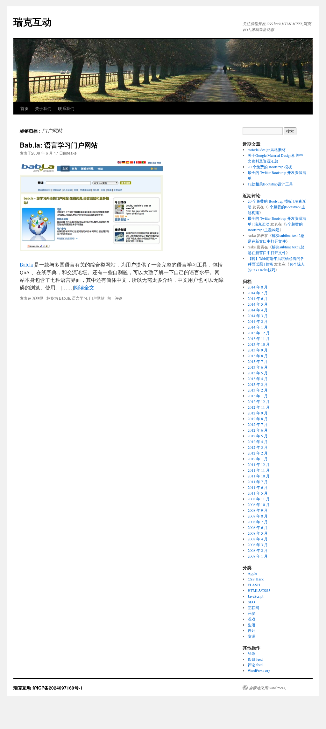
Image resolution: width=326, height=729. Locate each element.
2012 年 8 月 (258, 418)
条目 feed (255, 659)
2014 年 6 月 (258, 298)
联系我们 (66, 108)
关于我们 (43, 108)
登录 (251, 653)
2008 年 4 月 (258, 538)
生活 (251, 624)
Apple (252, 573)
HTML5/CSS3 (259, 590)
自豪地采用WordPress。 (269, 687)
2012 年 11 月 (259, 407)
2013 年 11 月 (259, 338)
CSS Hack (256, 578)
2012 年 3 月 (258, 447)
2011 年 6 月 (258, 487)
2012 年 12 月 (259, 401)
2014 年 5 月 (258, 304)
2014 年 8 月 (258, 286)
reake (72, 153)
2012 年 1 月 (258, 458)
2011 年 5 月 (258, 493)
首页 (24, 108)
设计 (251, 630)
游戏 (251, 618)
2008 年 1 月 (258, 556)
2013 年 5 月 (258, 372)
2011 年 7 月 (258, 481)
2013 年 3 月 (258, 384)
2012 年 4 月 (258, 441)
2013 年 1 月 (258, 395)
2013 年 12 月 (259, 332)
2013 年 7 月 (258, 361)
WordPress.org (259, 670)
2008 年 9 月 (258, 510)
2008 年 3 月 (258, 544)
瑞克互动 (32, 21)
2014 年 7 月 (258, 292)
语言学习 (79, 298)
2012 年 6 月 (258, 430)
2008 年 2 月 (258, 550)
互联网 (38, 298)
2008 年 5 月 (258, 533)
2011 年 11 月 (259, 470)
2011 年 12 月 (259, 464)
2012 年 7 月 (258, 424)
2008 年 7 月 (258, 521)
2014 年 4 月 (258, 309)
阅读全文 (84, 287)
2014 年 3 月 (258, 315)
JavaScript (255, 596)
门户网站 (96, 298)
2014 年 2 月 (258, 321)
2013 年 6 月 (258, 367)
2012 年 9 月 (258, 412)
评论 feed (255, 664)
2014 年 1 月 (258, 327)
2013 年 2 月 (258, 389)
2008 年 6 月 (258, 527)
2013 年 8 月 (258, 355)
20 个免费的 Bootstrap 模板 (270, 166)
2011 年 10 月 (259, 475)
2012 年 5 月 (258, 435)
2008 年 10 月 (259, 504)
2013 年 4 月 (258, 378)
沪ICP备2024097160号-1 (57, 687)
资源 (251, 636)
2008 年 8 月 (258, 515)
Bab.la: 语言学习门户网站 (59, 144)
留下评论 (115, 298)
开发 (251, 613)
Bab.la (26, 264)
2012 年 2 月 (258, 452)
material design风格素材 (267, 149)
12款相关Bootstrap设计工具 (270, 183)
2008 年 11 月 (259, 498)
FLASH (254, 584)
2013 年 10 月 (259, 344)
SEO (251, 601)
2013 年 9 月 (258, 349)
